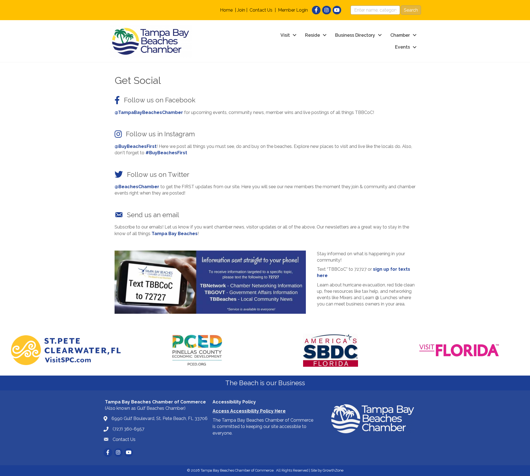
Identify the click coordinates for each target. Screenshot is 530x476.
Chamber (400, 35)
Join (241, 10)
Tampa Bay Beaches (175, 233)
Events (402, 47)
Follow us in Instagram (160, 134)
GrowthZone (333, 470)
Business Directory (355, 35)
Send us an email (153, 215)
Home (226, 10)
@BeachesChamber (137, 186)
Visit (285, 35)
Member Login (293, 10)
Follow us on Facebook (159, 100)
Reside (312, 35)
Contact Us (261, 10)
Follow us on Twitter (158, 175)
